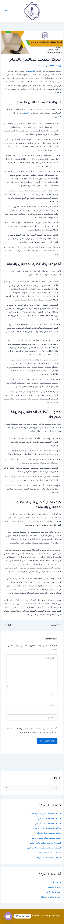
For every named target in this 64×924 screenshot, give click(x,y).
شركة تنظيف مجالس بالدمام (48, 824)
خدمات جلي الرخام (53, 892)
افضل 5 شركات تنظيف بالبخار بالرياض (44, 848)
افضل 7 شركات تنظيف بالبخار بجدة (45, 843)
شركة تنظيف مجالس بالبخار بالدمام (45, 814)
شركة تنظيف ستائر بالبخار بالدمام (46, 838)
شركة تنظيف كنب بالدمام (49, 819)
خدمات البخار (55, 883)
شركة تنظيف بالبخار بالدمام (49, 833)
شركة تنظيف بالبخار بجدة (50, 853)
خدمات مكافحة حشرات (50, 897)
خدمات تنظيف (54, 887)
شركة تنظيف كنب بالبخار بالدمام (47, 828)
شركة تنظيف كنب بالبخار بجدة (48, 858)
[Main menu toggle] (6, 11)
